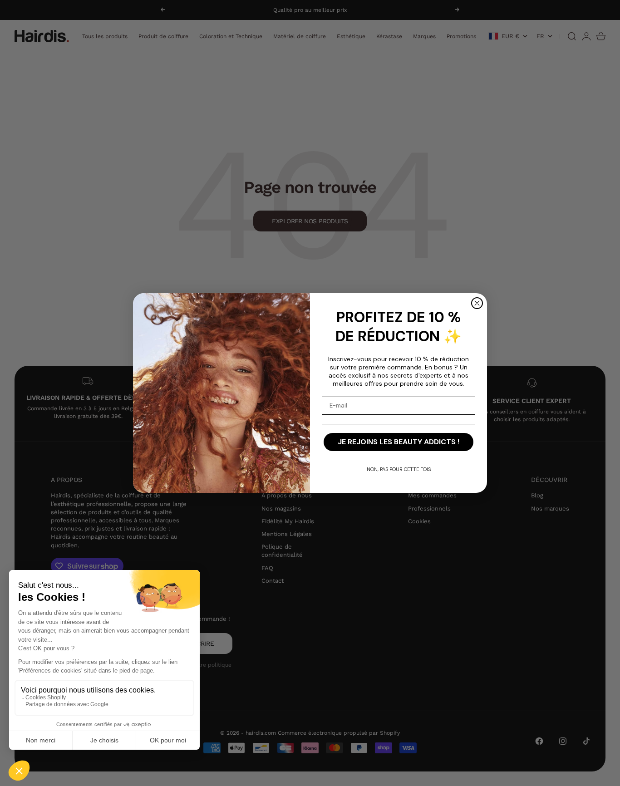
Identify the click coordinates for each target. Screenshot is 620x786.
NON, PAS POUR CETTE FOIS (399, 469)
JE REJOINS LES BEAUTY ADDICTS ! (398, 442)
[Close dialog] (477, 303)
